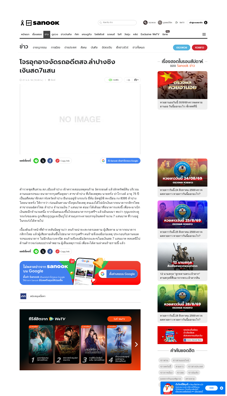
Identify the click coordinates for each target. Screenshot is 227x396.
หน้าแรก (25, 34)
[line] (36, 160)
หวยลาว (179, 366)
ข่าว (47, 34)
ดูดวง (55, 34)
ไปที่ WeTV (119, 319)
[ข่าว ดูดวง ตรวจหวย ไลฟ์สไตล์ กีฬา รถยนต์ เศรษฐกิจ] (39, 23)
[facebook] (50, 160)
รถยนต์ (111, 34)
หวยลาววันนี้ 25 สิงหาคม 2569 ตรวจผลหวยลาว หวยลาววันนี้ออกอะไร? (181, 234)
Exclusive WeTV (150, 34)
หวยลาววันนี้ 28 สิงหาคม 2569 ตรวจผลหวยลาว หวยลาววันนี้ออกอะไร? (181, 317)
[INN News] (23, 296)
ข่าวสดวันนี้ (165, 366)
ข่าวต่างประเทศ (195, 366)
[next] (136, 344)
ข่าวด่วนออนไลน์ (181, 360)
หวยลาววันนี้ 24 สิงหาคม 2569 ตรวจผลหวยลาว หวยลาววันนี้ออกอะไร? (181, 192)
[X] (43, 160)
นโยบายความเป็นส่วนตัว (183, 391)
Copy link (65, 160)
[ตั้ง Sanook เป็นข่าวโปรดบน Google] (80, 271)
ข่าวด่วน (164, 360)
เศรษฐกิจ (87, 34)
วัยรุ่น (127, 34)
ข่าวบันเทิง (66, 34)
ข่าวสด (180, 372)
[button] (101, 23)
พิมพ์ (53, 79)
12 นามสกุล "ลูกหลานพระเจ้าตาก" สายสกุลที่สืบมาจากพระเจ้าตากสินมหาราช (180, 278)
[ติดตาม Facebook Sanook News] (182, 334)
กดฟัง (115, 79)
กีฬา (77, 34)
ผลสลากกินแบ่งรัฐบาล (170, 378)
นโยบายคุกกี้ (199, 391)
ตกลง (211, 388)
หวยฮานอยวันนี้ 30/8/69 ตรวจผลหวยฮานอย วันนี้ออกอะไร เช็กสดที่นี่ (181, 104)
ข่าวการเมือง (166, 372)
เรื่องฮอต (37, 34)
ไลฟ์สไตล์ (99, 34)
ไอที (119, 34)
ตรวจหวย (190, 378)
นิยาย (165, 34)
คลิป (135, 34)
